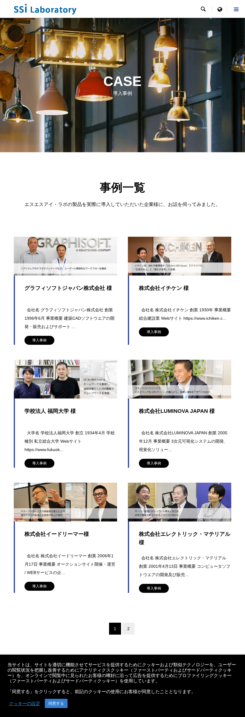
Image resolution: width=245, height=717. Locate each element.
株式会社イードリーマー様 (56, 534)
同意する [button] (56, 703)
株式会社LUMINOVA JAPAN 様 (177, 411)
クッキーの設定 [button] (24, 703)
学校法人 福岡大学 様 (50, 411)
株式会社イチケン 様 (164, 288)
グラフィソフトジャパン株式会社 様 (68, 288)
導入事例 (39, 340)
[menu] (219, 9)
